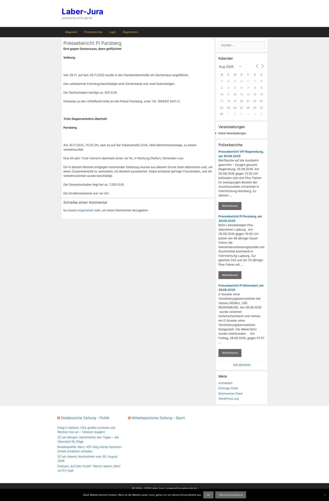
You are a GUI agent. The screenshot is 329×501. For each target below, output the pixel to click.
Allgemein (71, 32)
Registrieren (130, 32)
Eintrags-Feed (228, 388)
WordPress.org (228, 398)
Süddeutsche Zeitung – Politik (85, 418)
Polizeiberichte (93, 32)
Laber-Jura (82, 11)
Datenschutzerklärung (230, 494)
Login (112, 32)
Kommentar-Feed (230, 393)
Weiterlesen (230, 206)
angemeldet (85, 210)
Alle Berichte (241, 365)
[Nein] (324, 495)
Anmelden (225, 383)
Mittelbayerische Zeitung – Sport (158, 418)
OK (208, 494)
